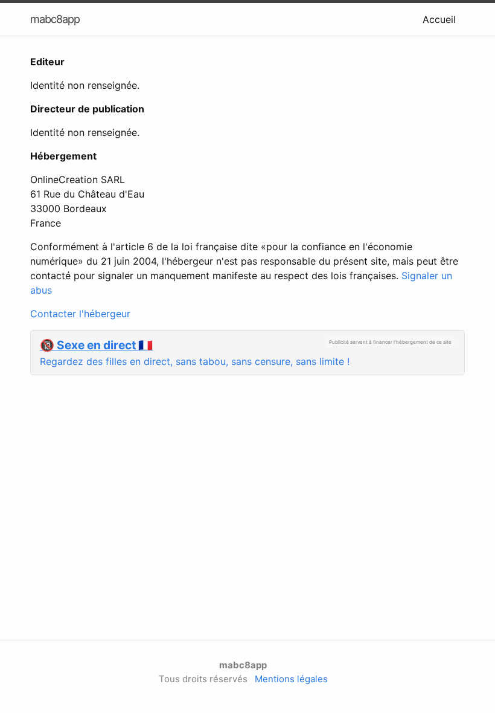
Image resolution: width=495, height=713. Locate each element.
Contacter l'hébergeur (80, 314)
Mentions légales (291, 679)
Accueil (439, 19)
